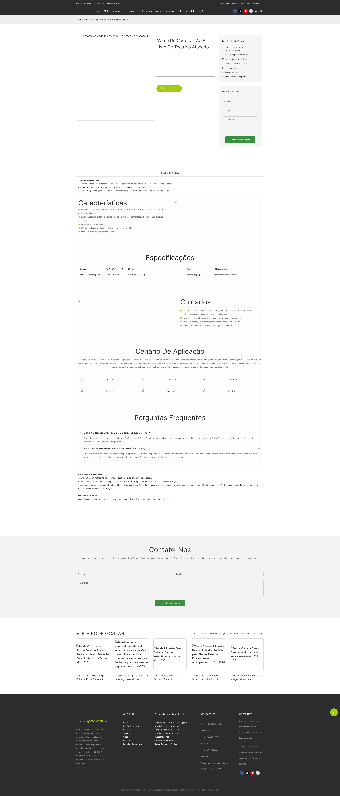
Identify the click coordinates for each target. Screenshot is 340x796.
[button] (202, 11)
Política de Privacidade (196, 790)
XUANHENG (81, 20)
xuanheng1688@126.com (232, 3)
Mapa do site (213, 790)
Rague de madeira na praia (232, 633)
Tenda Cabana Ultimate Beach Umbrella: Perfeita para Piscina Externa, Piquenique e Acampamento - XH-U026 (208, 677)
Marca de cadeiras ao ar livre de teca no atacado (111, 20)
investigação (169, 88)
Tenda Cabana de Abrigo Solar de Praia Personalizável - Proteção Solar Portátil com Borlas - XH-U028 (92, 677)
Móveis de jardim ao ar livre (206, 633)
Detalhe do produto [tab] (170, 173)
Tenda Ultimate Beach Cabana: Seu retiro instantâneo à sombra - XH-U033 (169, 677)
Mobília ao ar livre (254, 633)
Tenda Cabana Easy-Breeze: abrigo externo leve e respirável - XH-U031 (246, 677)
